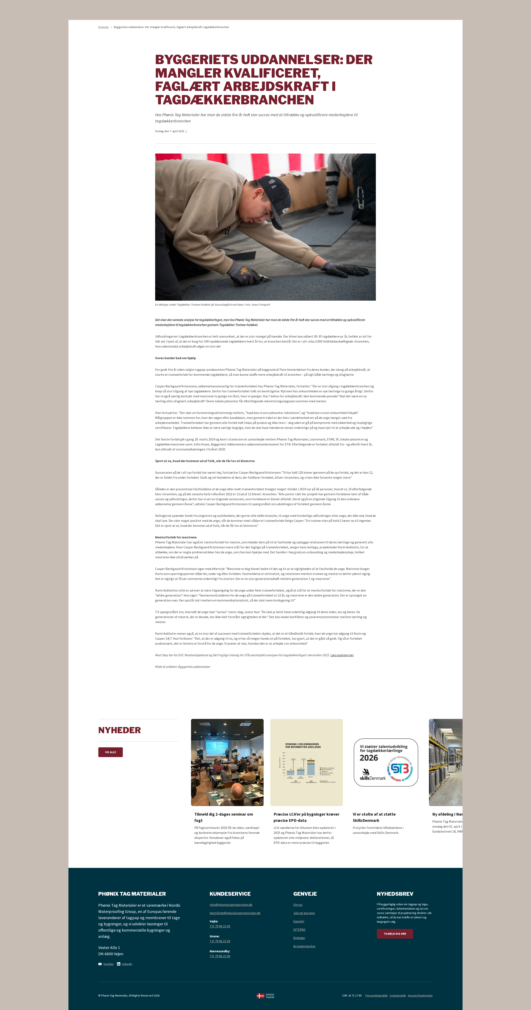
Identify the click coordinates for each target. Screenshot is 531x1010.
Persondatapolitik (376, 995)
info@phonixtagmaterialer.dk (231, 905)
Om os (297, 905)
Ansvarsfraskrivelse (420, 995)
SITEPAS (299, 929)
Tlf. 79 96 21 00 (220, 926)
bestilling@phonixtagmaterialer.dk (235, 913)
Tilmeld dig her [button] (395, 934)
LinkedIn (127, 964)
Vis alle (110, 752)
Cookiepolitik (398, 995)
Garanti (298, 921)
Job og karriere (304, 913)
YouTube (108, 964)
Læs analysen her (342, 655)
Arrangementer (304, 946)
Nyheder (103, 27)
